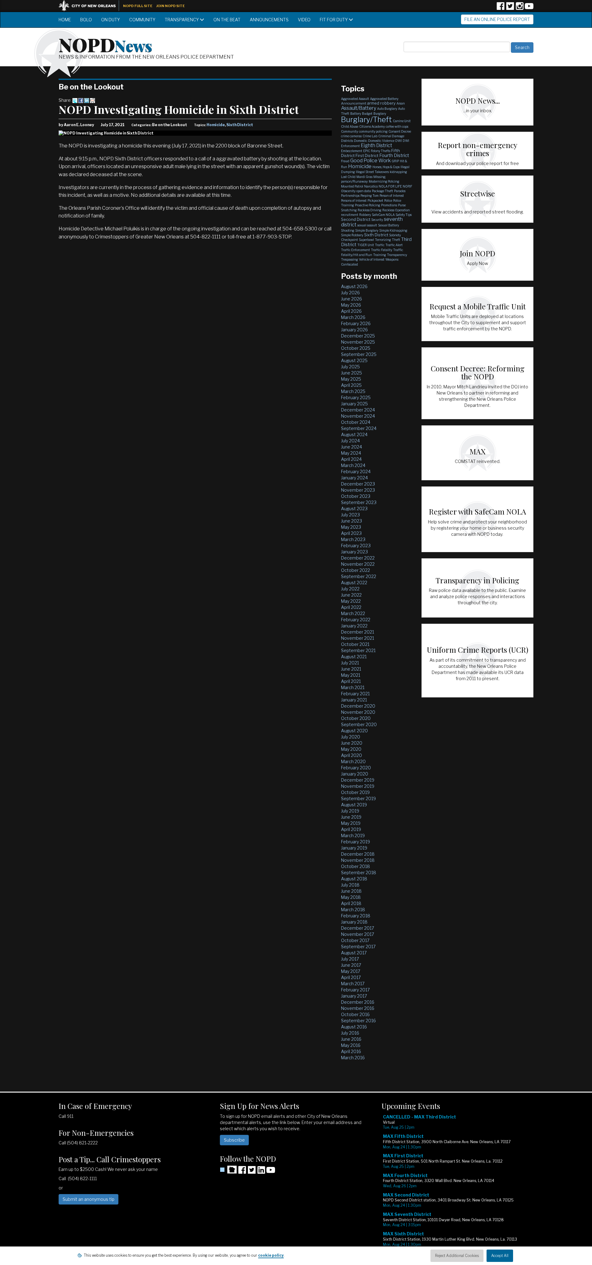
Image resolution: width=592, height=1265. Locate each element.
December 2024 (358, 409)
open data (363, 191)
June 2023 (351, 520)
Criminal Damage (391, 136)
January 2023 (354, 551)
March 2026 (353, 317)
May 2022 (351, 601)
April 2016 (351, 1051)
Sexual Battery (388, 225)
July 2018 (350, 884)
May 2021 (350, 675)
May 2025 (351, 379)
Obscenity (348, 191)
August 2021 (354, 656)
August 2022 (354, 582)
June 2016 (351, 1039)
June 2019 (351, 817)
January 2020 (354, 773)
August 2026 (354, 286)
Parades (399, 191)
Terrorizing (383, 240)
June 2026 (351, 298)
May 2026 (351, 305)
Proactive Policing (367, 205)
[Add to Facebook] (80, 100)
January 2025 (354, 403)
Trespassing (349, 259)
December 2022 (358, 557)
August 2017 (354, 952)
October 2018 (355, 866)
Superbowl (366, 240)
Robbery (365, 215)
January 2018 (354, 921)
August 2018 (354, 878)
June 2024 (351, 446)
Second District (355, 219)
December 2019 (357, 780)
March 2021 (352, 687)
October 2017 (355, 940)
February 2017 (355, 989)
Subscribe (234, 1140)
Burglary (379, 113)
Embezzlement (351, 151)
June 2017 (351, 965)
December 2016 (357, 1002)
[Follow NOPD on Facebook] (500, 8)
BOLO (86, 19)
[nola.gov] (90, 5)
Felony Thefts (380, 151)
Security (377, 219)
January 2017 (354, 995)
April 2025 (351, 385)
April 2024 (351, 459)
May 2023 (351, 527)
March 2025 (353, 391)
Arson (401, 103)
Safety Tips (404, 215)
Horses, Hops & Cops (386, 167)
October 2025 (355, 348)
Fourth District (394, 155)
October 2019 (355, 792)
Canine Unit (402, 121)
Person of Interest (392, 195)
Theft (396, 240)
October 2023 (355, 496)
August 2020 (354, 730)
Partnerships (350, 195)
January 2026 (354, 329)
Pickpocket (375, 200)
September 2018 (358, 872)
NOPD (105, 44)
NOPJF (407, 186)
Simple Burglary (366, 230)
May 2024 (351, 453)
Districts (347, 141)
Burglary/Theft (366, 119)
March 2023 (353, 539)
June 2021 (351, 669)
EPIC (366, 151)
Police (388, 200)
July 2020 (350, 736)
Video (304, 19)
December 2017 (357, 928)
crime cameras (351, 136)
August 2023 (354, 508)
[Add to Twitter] (74, 100)
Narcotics (371, 186)
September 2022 (358, 576)
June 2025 (351, 372)
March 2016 (353, 1057)
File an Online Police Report (497, 19)
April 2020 (351, 755)
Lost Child (348, 177)
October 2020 (356, 718)
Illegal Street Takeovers (372, 172)
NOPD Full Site (137, 6)
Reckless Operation (396, 210)
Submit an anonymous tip (88, 1199)
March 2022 (353, 613)
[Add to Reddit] (92, 100)
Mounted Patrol (352, 186)
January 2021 (354, 699)
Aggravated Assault (355, 99)
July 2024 (350, 440)
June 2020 (351, 743)
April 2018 (351, 903)
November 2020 (358, 712)
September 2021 (358, 650)
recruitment (349, 215)
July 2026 (350, 292)
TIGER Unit (365, 245)
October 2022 (355, 570)
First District (367, 155)
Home (65, 19)
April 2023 (351, 533)
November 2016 (357, 1008)
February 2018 (355, 915)
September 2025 (358, 354)
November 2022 (358, 564)
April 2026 (351, 311)
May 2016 (350, 1045)
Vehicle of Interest (371, 259)
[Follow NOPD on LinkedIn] (261, 1172)
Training (379, 255)
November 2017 (357, 934)
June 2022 (351, 594)
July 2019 (350, 810)
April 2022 (351, 607)
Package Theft (382, 191)
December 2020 (358, 706)
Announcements (269, 19)
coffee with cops (397, 126)
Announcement (353, 103)
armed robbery (381, 103)
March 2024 (353, 465)
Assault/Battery (358, 108)
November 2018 (358, 860)
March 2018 (353, 909)
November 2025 (358, 342)
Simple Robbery (352, 235)
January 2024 (354, 477)
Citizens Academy (372, 126)
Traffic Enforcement (355, 250)
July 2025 (350, 366)
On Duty (110, 19)
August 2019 (354, 804)
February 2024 (356, 471)
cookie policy (271, 1255)
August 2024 (354, 434)
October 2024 (355, 422)
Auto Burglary (387, 108)
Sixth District (239, 124)
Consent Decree (399, 131)
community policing (373, 131)
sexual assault (367, 225)
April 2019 (351, 829)
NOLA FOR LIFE (390, 186)
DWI (398, 141)
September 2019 (358, 798)
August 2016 (354, 1026)
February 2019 (355, 841)
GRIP (395, 161)
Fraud (345, 161)
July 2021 (350, 662)
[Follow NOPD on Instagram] (519, 8)
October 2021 (355, 644)
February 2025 (356, 397)
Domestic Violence (381, 141)
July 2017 (350, 958)
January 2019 (354, 847)
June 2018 (351, 891)
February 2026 (356, 323)
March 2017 (352, 983)
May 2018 (351, 897)
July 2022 (350, 588)
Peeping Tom (369, 195)
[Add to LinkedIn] (86, 100)
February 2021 (355, 693)
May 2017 (350, 971)
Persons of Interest (354, 200)
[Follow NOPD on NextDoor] (228, 1170)
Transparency (182, 19)
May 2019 (350, 823)
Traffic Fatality (381, 250)
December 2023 (358, 483)
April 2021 (351, 681)
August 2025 (354, 360)
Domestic (360, 141)
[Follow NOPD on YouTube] (529, 8)
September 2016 (358, 1020)
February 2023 (356, 545)
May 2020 (351, 749)
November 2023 (358, 490)
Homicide (216, 124)
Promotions (389, 205)
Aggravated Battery (384, 99)
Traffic (379, 245)
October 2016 (355, 1014)
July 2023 (350, 514)
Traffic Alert (394, 245)
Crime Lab (370, 136)
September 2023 (358, 502)
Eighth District (376, 145)
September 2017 (358, 946)
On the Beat (226, 19)
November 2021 (357, 638)
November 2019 (357, 786)
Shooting (347, 230)
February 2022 (355, 619)
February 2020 (356, 767)
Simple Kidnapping (393, 230)
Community (142, 19)
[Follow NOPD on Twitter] (510, 8)
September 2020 (359, 724)
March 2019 (353, 835)
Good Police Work (370, 160)
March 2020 (353, 761)
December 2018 (358, 854)
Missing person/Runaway (363, 179)
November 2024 (358, 416)
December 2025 (358, 335)
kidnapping (398, 172)
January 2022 (354, 625)
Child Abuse (349, 126)
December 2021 (357, 632)
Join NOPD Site (170, 6)
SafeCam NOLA (383, 215)
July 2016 (350, 1033)
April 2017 (351, 977)
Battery (355, 113)
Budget (367, 113)
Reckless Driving (369, 210)
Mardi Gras (364, 177)
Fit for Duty (334, 19)
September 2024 (358, 428)
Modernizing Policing (384, 181)
